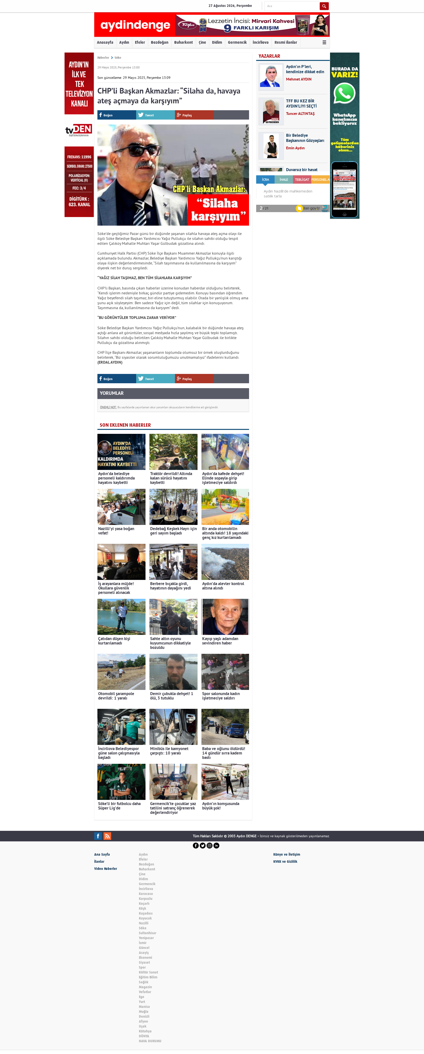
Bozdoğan (159, 42)
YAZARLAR (269, 56)
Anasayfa (105, 42)
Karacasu (146, 894)
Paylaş (187, 115)
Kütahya (145, 1031)
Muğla (143, 1012)
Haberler (103, 57)
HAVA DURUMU (150, 1041)
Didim (217, 42)
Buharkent (183, 42)
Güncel (144, 948)
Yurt (142, 1002)
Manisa (144, 1007)
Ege (141, 997)
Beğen (108, 115)
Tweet (149, 115)
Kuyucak (145, 918)
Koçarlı (144, 904)
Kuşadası (146, 913)
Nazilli (143, 923)
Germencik (237, 42)
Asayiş (144, 953)
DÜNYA (144, 1036)
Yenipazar (146, 938)
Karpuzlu (145, 899)
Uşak (142, 1026)
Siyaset (144, 962)
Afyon (143, 1021)
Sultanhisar (147, 933)
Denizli (144, 1016)
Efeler (140, 42)
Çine (202, 42)
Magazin (145, 987)
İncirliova (261, 42)
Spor (142, 967)
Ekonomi (145, 958)
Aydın (124, 42)
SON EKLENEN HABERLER (125, 425)
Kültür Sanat (148, 972)
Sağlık (143, 982)
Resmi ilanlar (286, 42)
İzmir (142, 943)
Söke (118, 57)
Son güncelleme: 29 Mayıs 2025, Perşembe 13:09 (134, 77)
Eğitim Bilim (148, 977)
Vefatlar (145, 992)
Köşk (142, 908)
